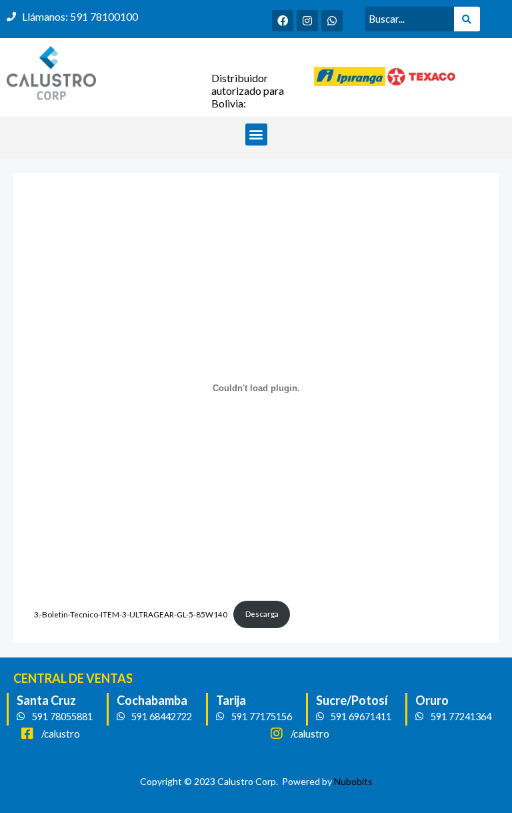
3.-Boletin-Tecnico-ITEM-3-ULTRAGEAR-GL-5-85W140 (130, 613)
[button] (256, 134)
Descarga (262, 613)
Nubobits (353, 781)
